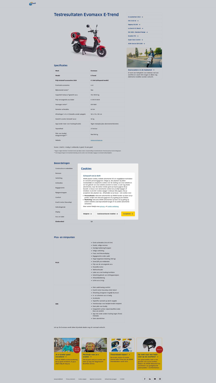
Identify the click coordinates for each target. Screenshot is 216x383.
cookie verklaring (113, 206)
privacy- (102, 206)
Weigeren (86, 214)
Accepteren (127, 214)
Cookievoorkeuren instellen (106, 214)
